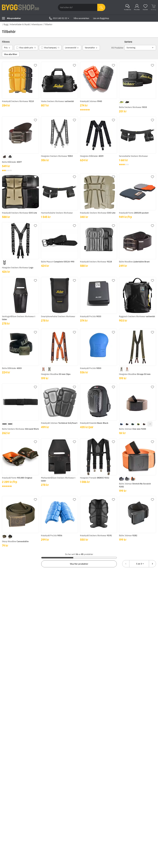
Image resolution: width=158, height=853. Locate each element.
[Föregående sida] (125, 563)
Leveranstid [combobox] (70, 47)
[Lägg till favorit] (35, 65)
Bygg (6, 24)
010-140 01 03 (60, 18)
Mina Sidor (137, 9)
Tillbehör (48, 24)
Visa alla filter (10, 54)
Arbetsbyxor (36, 24)
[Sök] (101, 7)
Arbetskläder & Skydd (20, 24)
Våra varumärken (81, 18)
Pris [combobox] (6, 47)
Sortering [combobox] (131, 47)
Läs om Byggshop (101, 18)
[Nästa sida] (152, 563)
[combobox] (139, 563)
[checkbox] (26, 47)
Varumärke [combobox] (90, 47)
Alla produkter (14, 18)
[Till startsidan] (20, 7)
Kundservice (127, 9)
